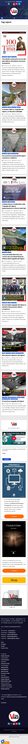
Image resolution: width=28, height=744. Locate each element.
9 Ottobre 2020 (7, 403)
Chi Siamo (3, 644)
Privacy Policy (4, 648)
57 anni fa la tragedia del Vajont (13, 401)
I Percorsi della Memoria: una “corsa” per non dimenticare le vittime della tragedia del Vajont (13, 257)
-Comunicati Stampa (12, 397)
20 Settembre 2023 (8, 261)
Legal (2, 642)
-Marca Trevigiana (19, 353)
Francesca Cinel (17, 403)
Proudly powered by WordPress (10, 729)
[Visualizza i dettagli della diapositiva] (12, 596)
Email (4, 453)
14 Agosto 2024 (7, 160)
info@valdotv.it (11, 632)
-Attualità (14, 56)
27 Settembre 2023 (8, 210)
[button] (26, 18)
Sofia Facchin (18, 261)
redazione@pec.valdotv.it (13, 638)
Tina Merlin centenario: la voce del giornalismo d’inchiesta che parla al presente (14, 61)
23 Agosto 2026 (7, 65)
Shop (14, 580)
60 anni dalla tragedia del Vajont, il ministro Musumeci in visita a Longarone (14, 307)
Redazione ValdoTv (18, 357)
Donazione (3, 702)
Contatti (3, 646)
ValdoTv (9, 694)
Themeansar (13, 731)
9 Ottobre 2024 (7, 114)
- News (9, 56)
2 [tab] (11, 607)
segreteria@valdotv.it (12, 636)
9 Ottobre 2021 (7, 357)
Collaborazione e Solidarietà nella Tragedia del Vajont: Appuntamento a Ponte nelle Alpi (14, 206)
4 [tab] (14, 607)
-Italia (22, 397)
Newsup (21, 729)
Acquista (14, 516)
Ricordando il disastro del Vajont (13, 355)
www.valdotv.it (11, 630)
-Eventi (18, 107)
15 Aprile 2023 (6, 311)
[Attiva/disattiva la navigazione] (14, 18)
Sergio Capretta (18, 65)
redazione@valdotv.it (12, 634)
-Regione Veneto (15, 153)
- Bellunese (4, 56)
